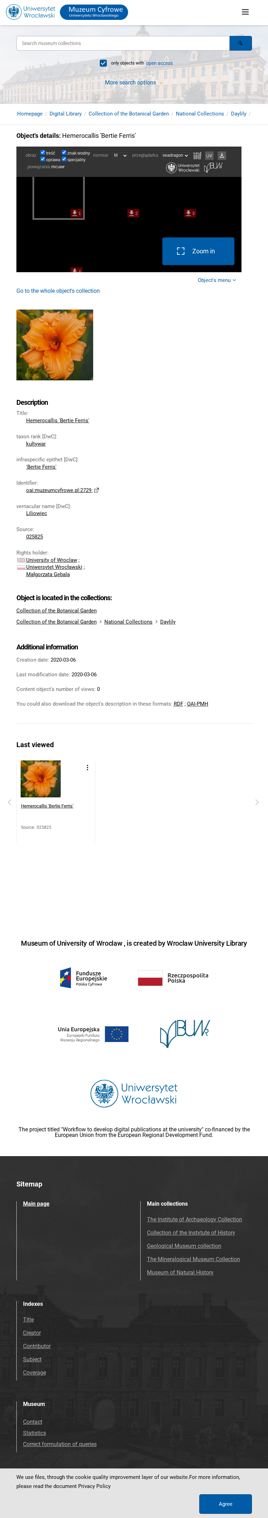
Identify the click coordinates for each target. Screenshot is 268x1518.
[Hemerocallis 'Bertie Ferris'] (41, 780)
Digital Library (66, 114)
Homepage (30, 114)
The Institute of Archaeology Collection (194, 1219)
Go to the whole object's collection (58, 291)
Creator (32, 1333)
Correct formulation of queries (60, 1444)
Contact (32, 1422)
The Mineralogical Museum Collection (193, 1259)
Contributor (37, 1346)
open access (159, 63)
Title (28, 1319)
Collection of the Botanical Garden (129, 114)
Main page (36, 1203)
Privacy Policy (94, 1486)
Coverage (34, 1372)
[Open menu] (245, 12)
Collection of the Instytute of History (191, 1232)
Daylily (238, 114)
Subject (32, 1359)
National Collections (200, 114)
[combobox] (123, 43)
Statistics (34, 1433)
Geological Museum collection (184, 1246)
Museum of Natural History (180, 1272)
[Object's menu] (87, 767)
